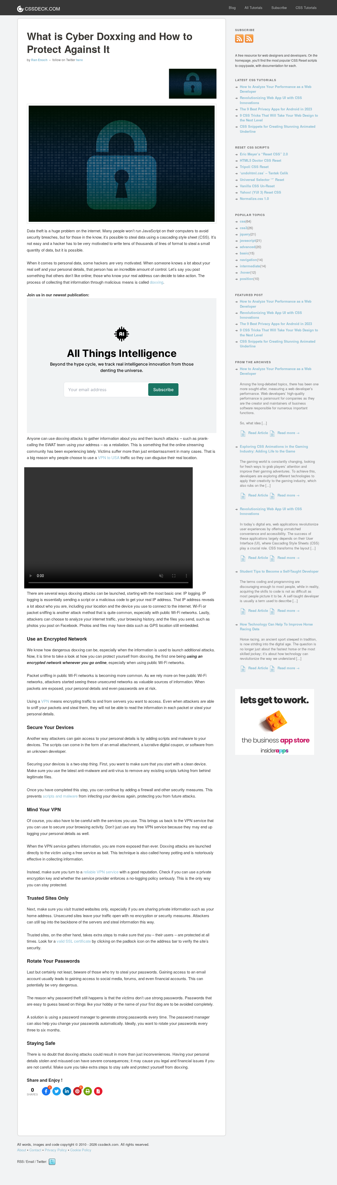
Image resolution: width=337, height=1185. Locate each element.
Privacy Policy (56, 1149)
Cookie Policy (80, 1149)
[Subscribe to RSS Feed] (239, 41)
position (246, 278)
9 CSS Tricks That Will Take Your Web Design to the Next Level (279, 117)
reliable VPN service (100, 871)
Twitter (51, 1161)
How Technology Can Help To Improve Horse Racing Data (276, 626)
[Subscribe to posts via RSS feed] (249, 41)
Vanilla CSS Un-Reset (257, 185)
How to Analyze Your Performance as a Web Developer (275, 89)
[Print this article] (87, 1091)
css (242, 221)
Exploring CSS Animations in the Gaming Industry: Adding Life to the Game (274, 449)
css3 (243, 227)
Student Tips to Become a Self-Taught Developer (279, 571)
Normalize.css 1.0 (254, 198)
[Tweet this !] (56, 1091)
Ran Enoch (39, 59)
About (21, 1149)
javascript (248, 240)
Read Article (258, 432)
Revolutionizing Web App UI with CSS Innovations (271, 100)
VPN (45, 701)
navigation (248, 259)
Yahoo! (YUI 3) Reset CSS (260, 192)
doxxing (156, 282)
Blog (232, 7)
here (79, 59)
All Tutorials (253, 7)
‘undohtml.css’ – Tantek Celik (264, 172)
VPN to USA (109, 457)
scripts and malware (60, 796)
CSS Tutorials (306, 7)
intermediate (250, 265)
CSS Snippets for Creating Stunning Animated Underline (277, 129)
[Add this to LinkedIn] (67, 1091)
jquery (245, 234)
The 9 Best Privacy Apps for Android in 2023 (276, 108)
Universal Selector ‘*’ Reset (262, 179)
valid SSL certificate (74, 941)
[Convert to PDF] (98, 1091)
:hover (245, 272)
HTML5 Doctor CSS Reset (260, 160)
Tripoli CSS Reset (254, 166)
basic (244, 252)
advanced (247, 246)
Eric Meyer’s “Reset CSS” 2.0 (264, 153)
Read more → (288, 432)
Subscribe (279, 7)
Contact (35, 1149)
